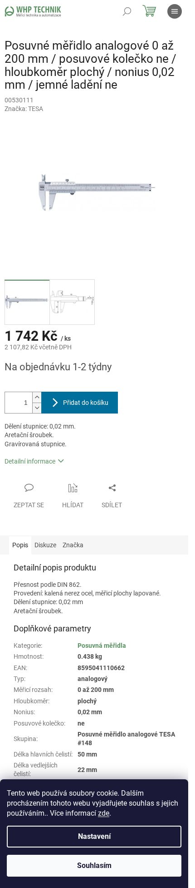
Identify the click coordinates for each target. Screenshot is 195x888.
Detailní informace (30, 461)
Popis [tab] (20, 545)
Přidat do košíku (85, 402)
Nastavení (94, 836)
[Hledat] (127, 11)
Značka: (24, 108)
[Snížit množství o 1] (36, 408)
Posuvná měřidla (102, 645)
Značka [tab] (73, 545)
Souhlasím (94, 865)
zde (103, 813)
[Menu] (175, 11)
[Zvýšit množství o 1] (36, 397)
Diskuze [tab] (45, 545)
